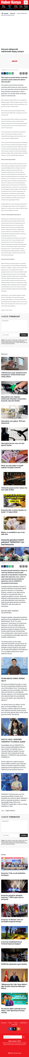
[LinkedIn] (7, 73)
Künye (10, 1022)
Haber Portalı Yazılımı (15, 1053)
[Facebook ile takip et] (10, 1028)
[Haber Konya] (11, 2)
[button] (21, 73)
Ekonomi (12, 13)
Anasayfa (5, 13)
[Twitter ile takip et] (14, 1028)
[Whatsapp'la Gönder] (10, 73)
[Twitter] (5, 73)
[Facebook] (2, 73)
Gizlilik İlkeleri (23, 1022)
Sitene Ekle (14, 1024)
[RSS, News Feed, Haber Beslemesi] (19, 1028)
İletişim (16, 1022)
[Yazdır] (13, 73)
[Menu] (25, 2)
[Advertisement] (14, 32)
